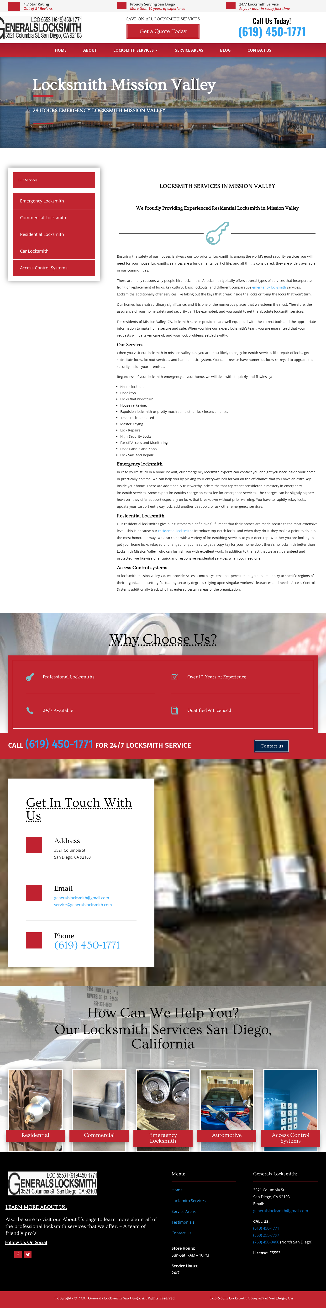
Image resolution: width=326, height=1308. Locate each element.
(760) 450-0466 (266, 1242)
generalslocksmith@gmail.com (81, 897)
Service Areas (189, 51)
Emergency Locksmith (42, 201)
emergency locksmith (269, 287)
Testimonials (183, 1222)
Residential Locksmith (42, 234)
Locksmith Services (133, 51)
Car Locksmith (34, 251)
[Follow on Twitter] (28, 1254)
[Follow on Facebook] (18, 1254)
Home (61, 51)
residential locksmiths (175, 531)
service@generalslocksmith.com (83, 904)
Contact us (271, 746)
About (90, 51)
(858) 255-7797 (266, 1235)
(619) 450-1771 (272, 31)
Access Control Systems (44, 268)
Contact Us (259, 51)
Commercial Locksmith (43, 217)
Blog (225, 51)
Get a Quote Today (163, 31)
